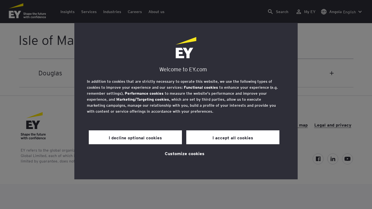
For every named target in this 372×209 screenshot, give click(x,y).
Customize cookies (185, 153)
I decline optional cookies (135, 137)
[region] (186, 101)
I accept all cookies (232, 137)
